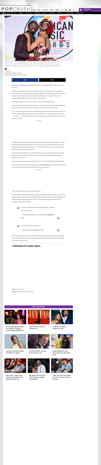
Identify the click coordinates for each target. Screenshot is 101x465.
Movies (57, 10)
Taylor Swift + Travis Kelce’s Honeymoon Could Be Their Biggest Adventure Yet (14, 377)
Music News (28, 291)
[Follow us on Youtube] (69, 10)
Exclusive (45, 10)
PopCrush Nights (80, 13)
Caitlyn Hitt (7, 71)
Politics (44, 13)
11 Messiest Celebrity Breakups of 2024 (59, 327)
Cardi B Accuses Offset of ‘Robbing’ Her (37, 327)
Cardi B (13, 85)
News (39, 10)
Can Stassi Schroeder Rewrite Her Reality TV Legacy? (15, 352)
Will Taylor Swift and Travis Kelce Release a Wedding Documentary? (37, 377)
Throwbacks (37, 13)
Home (34, 10)
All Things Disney (69, 13)
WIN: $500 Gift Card (11, 13)
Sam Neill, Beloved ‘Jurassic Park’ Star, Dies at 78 (37, 352)
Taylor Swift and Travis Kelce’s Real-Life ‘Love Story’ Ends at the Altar (62, 377)
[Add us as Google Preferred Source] (66, 10)
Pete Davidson (45, 165)
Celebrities (20, 13)
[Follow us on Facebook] (73, 10)
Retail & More (52, 13)
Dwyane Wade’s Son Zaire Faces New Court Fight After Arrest (61, 353)
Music (51, 10)
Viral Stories (29, 13)
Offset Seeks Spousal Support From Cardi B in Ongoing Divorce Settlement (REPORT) (15, 328)
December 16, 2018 (38, 230)
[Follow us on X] (77, 10)
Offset (21, 85)
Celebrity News (21, 291)
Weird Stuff (60, 13)
